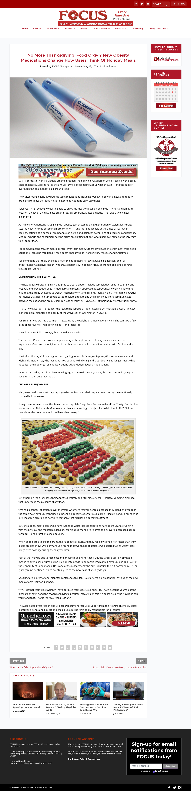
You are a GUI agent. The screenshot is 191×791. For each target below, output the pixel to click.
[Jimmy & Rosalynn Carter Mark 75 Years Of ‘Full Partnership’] (128, 691)
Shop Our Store (158, 28)
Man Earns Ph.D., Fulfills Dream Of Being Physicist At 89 (61, 707)
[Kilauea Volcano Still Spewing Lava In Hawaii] (28, 691)
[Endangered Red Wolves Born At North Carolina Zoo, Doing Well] (95, 691)
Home (25, 28)
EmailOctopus (161, 771)
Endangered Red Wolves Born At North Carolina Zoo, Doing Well (94, 707)
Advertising (137, 28)
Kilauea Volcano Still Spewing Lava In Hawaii (26, 706)
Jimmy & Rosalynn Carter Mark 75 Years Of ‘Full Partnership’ (128, 707)
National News (108, 66)
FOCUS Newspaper (62, 66)
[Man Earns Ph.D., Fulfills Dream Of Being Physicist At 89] (61, 691)
